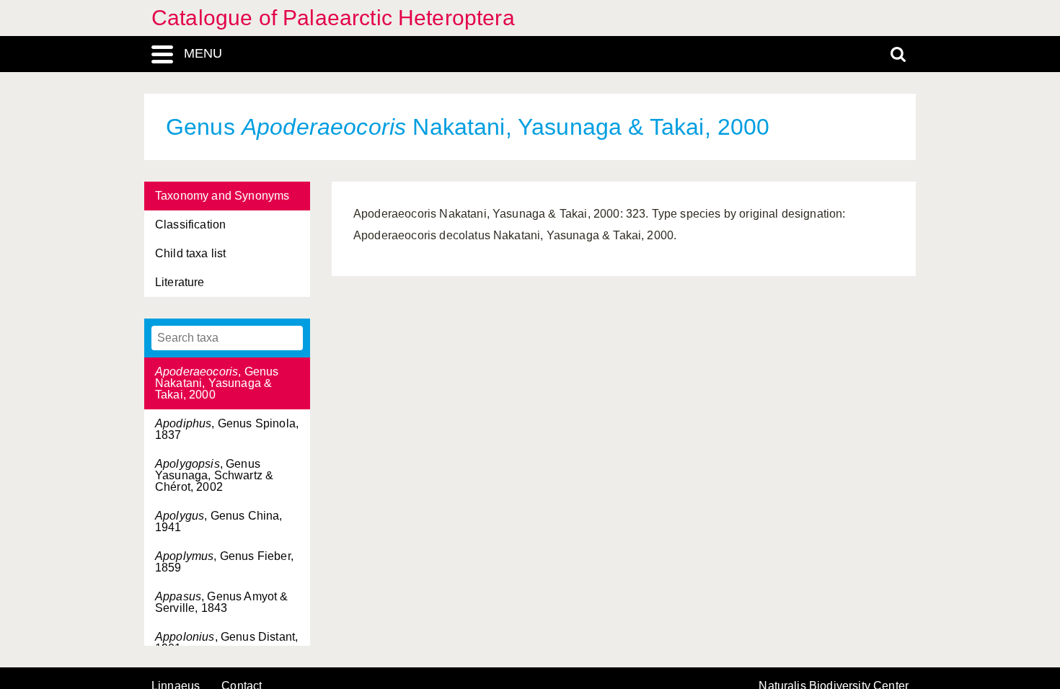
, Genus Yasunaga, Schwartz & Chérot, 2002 (214, 475)
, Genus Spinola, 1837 (227, 429)
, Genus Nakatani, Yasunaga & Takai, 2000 (216, 383)
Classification (190, 224)
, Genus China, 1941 (219, 521)
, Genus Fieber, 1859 (224, 562)
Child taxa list (190, 253)
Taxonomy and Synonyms (222, 196)
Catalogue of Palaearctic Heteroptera (333, 18)
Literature (180, 282)
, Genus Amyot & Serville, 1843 (221, 602)
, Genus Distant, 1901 (226, 642)
